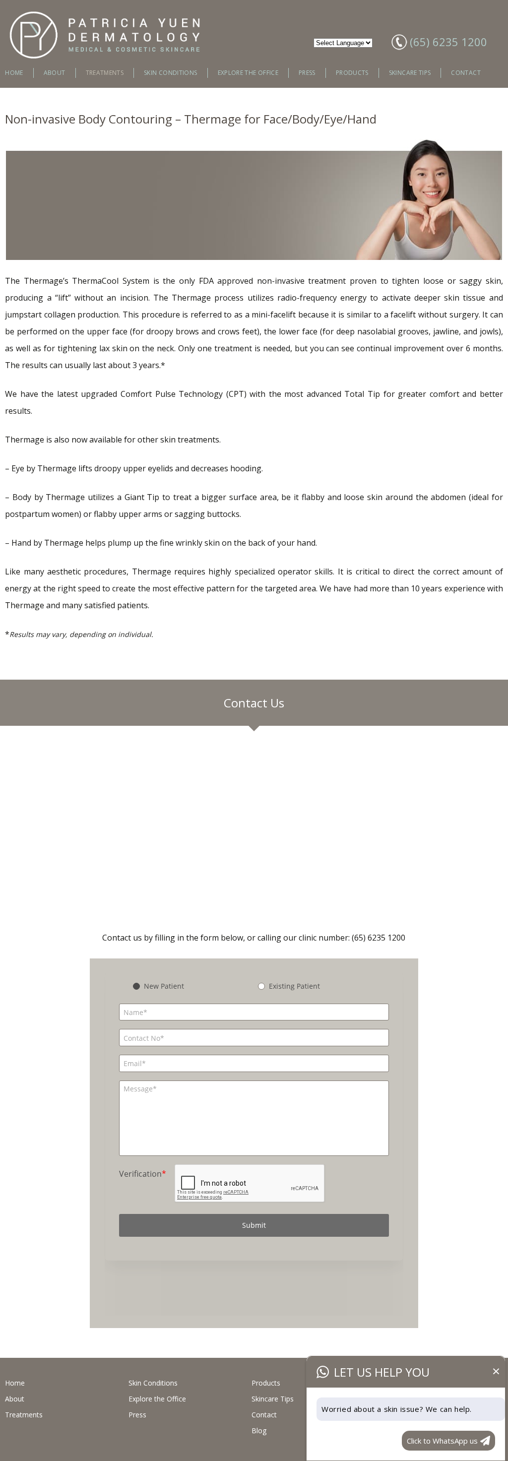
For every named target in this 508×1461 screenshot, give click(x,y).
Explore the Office (248, 72)
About (54, 72)
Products (352, 72)
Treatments (105, 72)
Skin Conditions (170, 72)
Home (14, 72)
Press (307, 72)
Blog (259, 1430)
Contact (466, 72)
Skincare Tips (410, 72)
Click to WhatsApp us (442, 1441)
